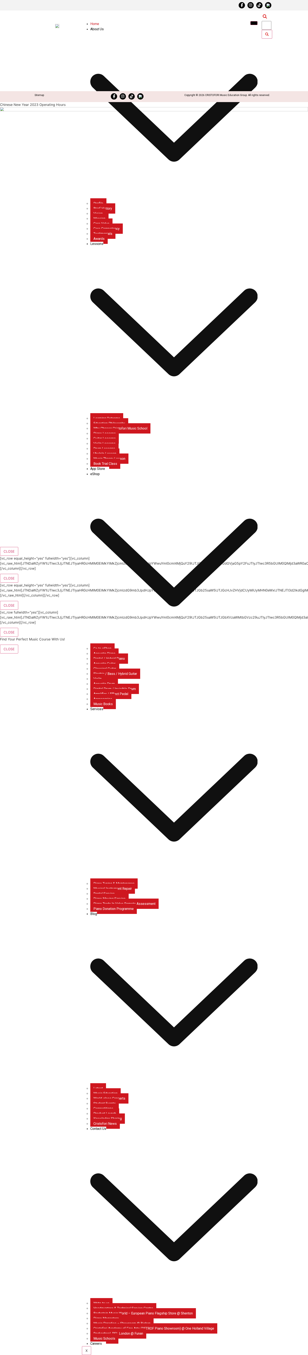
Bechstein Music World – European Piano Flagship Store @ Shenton (143, 1313)
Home (94, 24)
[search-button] (267, 34)
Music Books (103, 704)
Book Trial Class (105, 464)
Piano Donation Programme (113, 909)
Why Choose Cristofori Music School (120, 428)
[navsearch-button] (265, 17)
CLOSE (9, 551)
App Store (97, 469)
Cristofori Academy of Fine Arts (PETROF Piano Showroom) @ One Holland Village (153, 1328)
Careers (96, 1344)
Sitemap (39, 95)
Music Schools (104, 1339)
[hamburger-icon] (254, 23)
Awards (99, 239)
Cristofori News (105, 1124)
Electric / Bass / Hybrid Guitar (115, 674)
